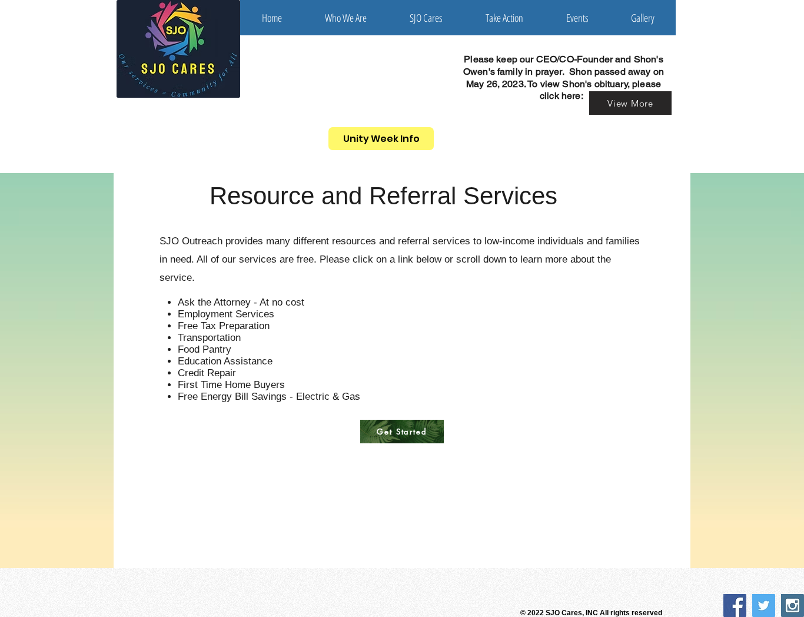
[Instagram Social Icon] (792, 605)
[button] (345, 17)
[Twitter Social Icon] (763, 605)
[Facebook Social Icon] (734, 605)
